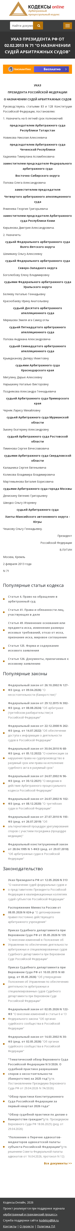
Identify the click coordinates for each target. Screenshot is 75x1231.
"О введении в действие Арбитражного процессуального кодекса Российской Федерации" (37, 783)
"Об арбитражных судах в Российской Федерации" (38, 851)
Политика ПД (46, 1226)
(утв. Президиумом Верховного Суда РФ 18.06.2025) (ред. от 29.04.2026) (38, 1122)
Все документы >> (58, 1163)
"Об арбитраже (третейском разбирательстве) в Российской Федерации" (38, 710)
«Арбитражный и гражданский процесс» (30, 1214)
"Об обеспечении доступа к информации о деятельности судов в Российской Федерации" (38, 733)
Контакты (9, 1226)
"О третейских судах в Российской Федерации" (38, 803)
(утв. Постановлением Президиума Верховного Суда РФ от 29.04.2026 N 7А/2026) (38, 1074)
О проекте (27, 1226)
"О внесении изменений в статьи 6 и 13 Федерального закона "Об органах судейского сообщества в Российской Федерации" (38, 1018)
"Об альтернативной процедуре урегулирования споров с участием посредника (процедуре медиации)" (38, 826)
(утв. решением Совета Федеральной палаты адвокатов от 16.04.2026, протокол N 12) (37, 1146)
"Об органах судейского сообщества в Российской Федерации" (37, 1044)
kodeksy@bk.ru (49, 1220)
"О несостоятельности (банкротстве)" (38, 690)
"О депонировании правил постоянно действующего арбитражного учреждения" (34, 915)
